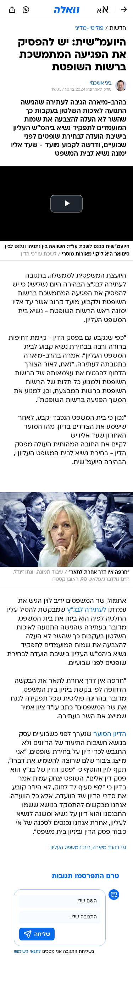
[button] (102, 9)
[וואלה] (66, 9)
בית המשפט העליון (70, 848)
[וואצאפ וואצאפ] (25, 9)
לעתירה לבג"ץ (86, 610)
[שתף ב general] (12, 10)
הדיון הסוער (109, 734)
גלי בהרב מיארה (109, 848)
